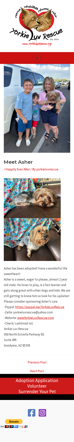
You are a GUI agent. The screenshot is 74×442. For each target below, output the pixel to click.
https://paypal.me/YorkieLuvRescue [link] (39, 307)
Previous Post (37, 362)
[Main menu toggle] (37, 58)
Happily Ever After (18, 169)
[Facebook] (31, 413)
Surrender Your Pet (37, 391)
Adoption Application (37, 380)
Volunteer (37, 386)
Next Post (37, 371)
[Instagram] (42, 413)
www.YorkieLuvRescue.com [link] (35, 318)
